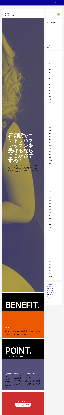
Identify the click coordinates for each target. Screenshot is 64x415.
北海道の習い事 (50, 284)
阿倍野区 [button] (50, 75)
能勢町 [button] (50, 264)
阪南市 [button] (50, 224)
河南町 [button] (50, 270)
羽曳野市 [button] (50, 221)
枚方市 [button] (50, 230)
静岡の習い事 (50, 294)
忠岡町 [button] (50, 258)
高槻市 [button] (50, 209)
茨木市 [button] (50, 66)
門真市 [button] (50, 157)
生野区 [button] (50, 78)
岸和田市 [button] (50, 163)
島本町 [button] (50, 267)
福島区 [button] (50, 133)
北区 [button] (49, 81)
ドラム (48, 37)
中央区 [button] (50, 99)
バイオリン (49, 39)
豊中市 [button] (50, 212)
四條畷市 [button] (50, 191)
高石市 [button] (50, 206)
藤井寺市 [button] (50, 233)
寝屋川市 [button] (50, 218)
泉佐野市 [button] (50, 63)
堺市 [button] (49, 166)
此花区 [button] (50, 84)
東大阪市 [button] (50, 227)
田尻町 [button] (50, 252)
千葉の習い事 (50, 288)
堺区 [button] (49, 172)
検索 (48, 11)
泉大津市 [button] (50, 60)
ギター (48, 30)
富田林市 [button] (50, 215)
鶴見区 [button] (50, 102)
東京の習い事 (50, 290)
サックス (49, 35)
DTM (48, 24)
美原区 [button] (50, 188)
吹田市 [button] (50, 194)
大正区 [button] (50, 96)
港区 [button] (49, 136)
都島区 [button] (50, 139)
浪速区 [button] (50, 108)
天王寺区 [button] (50, 105)
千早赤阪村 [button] (50, 276)
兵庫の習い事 (50, 300)
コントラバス (50, 32)
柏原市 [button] (50, 151)
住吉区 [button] (50, 93)
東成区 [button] (50, 124)
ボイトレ (49, 45)
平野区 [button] (50, 130)
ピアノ (48, 41)
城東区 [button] (50, 87)
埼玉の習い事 (50, 286)
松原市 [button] (50, 236)
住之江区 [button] (50, 90)
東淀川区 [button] (50, 127)
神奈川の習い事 (50, 292)
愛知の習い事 (50, 296)
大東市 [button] (50, 203)
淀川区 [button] (50, 142)
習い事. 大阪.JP (58, 2)
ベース (48, 43)
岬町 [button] (49, 255)
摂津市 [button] (50, 197)
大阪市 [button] (50, 69)
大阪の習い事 (50, 298)
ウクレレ (49, 26)
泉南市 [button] (50, 200)
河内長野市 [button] (50, 160)
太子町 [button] (50, 273)
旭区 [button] (49, 72)
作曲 (48, 47)
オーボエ (49, 28)
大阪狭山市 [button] (50, 145)
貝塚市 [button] (50, 148)
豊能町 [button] (50, 261)
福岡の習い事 (50, 302)
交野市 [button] (50, 154)
